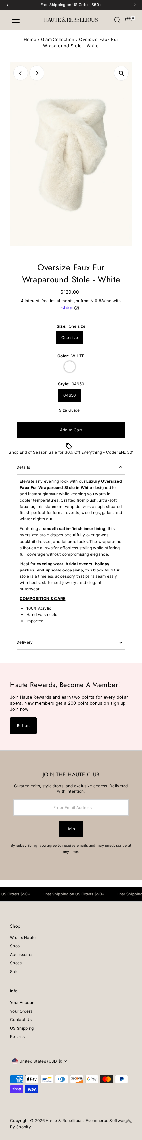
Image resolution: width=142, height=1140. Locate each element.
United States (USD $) (40, 1061)
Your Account (23, 1002)
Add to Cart (71, 429)
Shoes (16, 962)
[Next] (36, 73)
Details (23, 467)
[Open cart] (128, 20)
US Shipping (22, 1028)
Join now (19, 709)
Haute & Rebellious (64, 1120)
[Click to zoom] (121, 73)
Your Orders (21, 1011)
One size (69, 337)
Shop (15, 945)
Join (71, 828)
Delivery (25, 642)
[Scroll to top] (128, 1121)
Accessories (21, 954)
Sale (14, 971)
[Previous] (20, 73)
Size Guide (69, 410)
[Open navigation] (16, 20)
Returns (17, 1036)
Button (23, 725)
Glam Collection (57, 39)
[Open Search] (117, 20)
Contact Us (21, 1019)
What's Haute (23, 937)
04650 (69, 395)
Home (30, 39)
